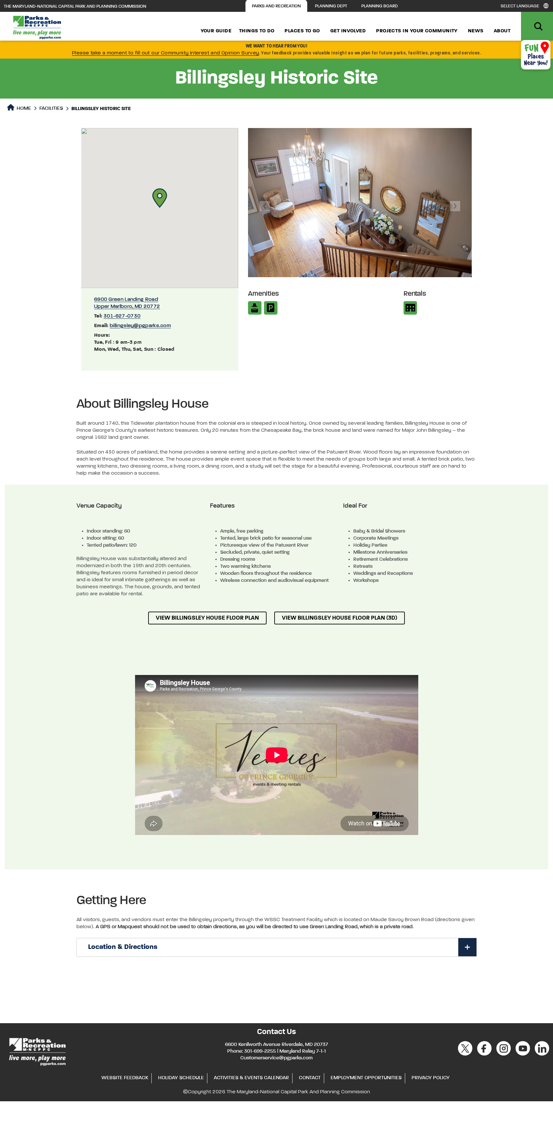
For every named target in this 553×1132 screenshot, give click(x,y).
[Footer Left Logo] (37, 1051)
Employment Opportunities (366, 1077)
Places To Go (302, 31)
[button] (159, 198)
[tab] (276, 947)
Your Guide (216, 31)
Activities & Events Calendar (251, 1077)
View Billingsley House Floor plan (207, 618)
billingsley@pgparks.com (140, 325)
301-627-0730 (122, 316)
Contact (310, 1077)
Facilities (51, 108)
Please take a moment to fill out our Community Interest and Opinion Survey (165, 53)
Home (23, 108)
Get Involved (348, 31)
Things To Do (256, 31)
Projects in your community (417, 31)
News (476, 31)
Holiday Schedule (181, 1077)
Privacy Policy (431, 1077)
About (502, 31)
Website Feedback (124, 1077)
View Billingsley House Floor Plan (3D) (339, 618)
